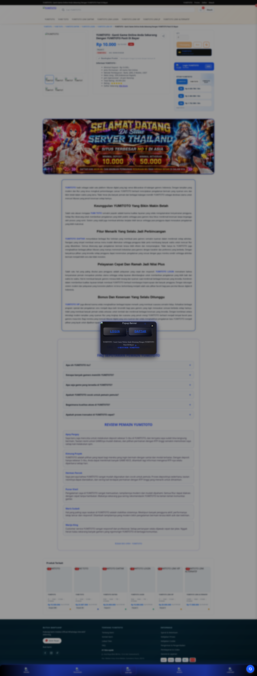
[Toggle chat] (250, 669)
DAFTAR (140, 331)
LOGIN (115, 331)
